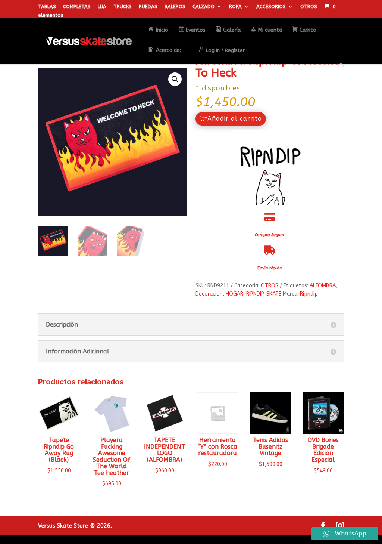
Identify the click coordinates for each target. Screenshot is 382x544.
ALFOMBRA (323, 285)
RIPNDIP (254, 294)
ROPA (235, 6)
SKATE (273, 294)
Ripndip (309, 294)
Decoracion (209, 294)
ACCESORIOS (271, 6)
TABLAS (47, 6)
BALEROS (175, 6)
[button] (175, 79)
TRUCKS (122, 6)
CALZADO (203, 6)
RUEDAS (148, 6)
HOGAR (234, 294)
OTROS (308, 6)
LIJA (102, 6)
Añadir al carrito (234, 118)
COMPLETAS (77, 6)
